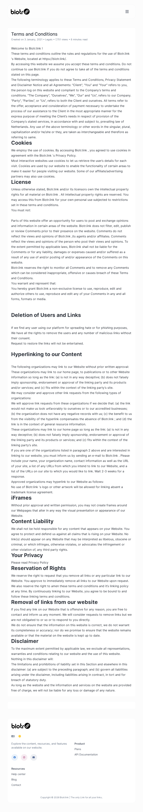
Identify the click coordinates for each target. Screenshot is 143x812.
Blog (14, 779)
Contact (16, 784)
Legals (49, 39)
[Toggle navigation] (127, 11)
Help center (18, 774)
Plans (77, 749)
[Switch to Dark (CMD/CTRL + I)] (20, 736)
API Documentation (86, 754)
